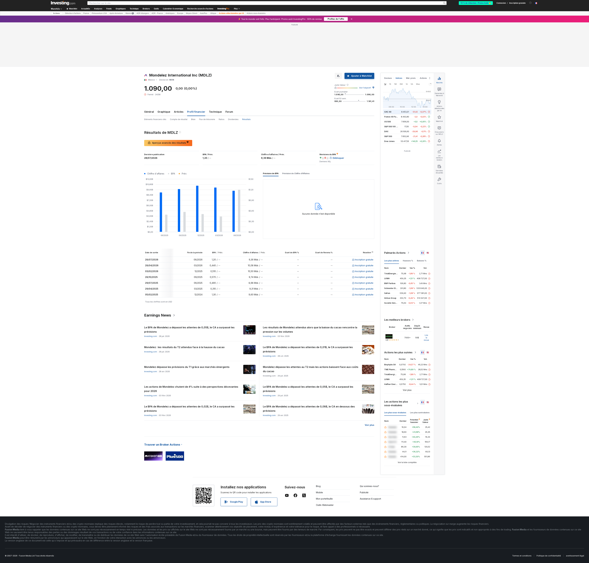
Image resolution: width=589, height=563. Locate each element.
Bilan (193, 119)
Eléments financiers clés (155, 119)
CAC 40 (387, 112)
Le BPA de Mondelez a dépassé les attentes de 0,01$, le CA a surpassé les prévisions (308, 349)
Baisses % (421, 261)
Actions (56, 13)
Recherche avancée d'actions (200, 9)
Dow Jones (389, 141)
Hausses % (408, 261)
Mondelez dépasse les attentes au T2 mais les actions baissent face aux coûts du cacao (310, 369)
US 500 (387, 121)
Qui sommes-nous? (369, 486)
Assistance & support (370, 498)
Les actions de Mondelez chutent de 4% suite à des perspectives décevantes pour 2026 (191, 389)
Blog (318, 486)
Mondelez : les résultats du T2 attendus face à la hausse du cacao (184, 347)
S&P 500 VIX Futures (393, 126)
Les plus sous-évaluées (395, 412)
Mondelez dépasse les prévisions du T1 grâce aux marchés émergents (186, 366)
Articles (178, 111)
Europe (180, 13)
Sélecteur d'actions (73, 13)
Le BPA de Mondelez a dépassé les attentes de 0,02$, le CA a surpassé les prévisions (189, 408)
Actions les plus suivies (398, 352)
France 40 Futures (392, 117)
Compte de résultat (178, 119)
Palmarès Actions (395, 252)
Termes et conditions (521, 556)
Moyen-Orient (191, 13)
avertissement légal (575, 556)
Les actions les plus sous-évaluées (396, 403)
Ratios (221, 119)
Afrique (213, 13)
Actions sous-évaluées (256, 13)
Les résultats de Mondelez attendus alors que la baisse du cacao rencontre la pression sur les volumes (310, 329)
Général (149, 111)
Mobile (319, 492)
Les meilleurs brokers (397, 319)
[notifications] (530, 2)
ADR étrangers (143, 13)
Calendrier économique (173, 9)
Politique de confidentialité (549, 556)
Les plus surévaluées (419, 412)
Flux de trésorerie (207, 119)
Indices (399, 78)
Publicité (364, 492)
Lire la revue (426, 337)
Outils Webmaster (325, 505)
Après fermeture (116, 13)
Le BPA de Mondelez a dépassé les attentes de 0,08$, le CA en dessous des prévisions (309, 408)
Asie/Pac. (204, 13)
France (86, 13)
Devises (388, 78)
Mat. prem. (411, 78)
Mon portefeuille (324, 498)
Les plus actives (391, 261)
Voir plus (369, 425)
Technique (215, 111)
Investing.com (150, 336)
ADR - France (157, 13)
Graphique (164, 111)
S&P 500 (388, 136)
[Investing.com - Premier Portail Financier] (63, 3)
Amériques (170, 13)
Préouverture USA (99, 13)
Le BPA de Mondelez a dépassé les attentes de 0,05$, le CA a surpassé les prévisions (189, 329)
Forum (229, 111)
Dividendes (233, 119)
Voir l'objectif (365, 88)
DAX (386, 131)
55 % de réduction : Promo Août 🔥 (476, 3)
